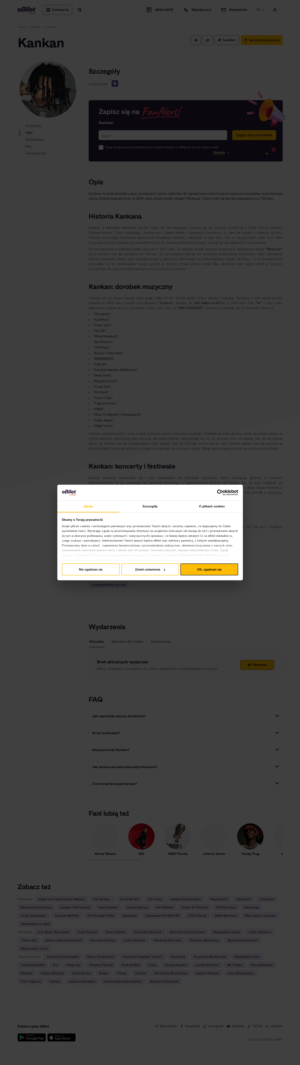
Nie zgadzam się (90, 569)
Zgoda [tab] (88, 506)
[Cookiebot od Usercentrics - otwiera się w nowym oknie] (220, 493)
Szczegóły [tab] (150, 506)
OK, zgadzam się (209, 569)
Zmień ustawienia (147, 569)
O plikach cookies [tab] (212, 506)
